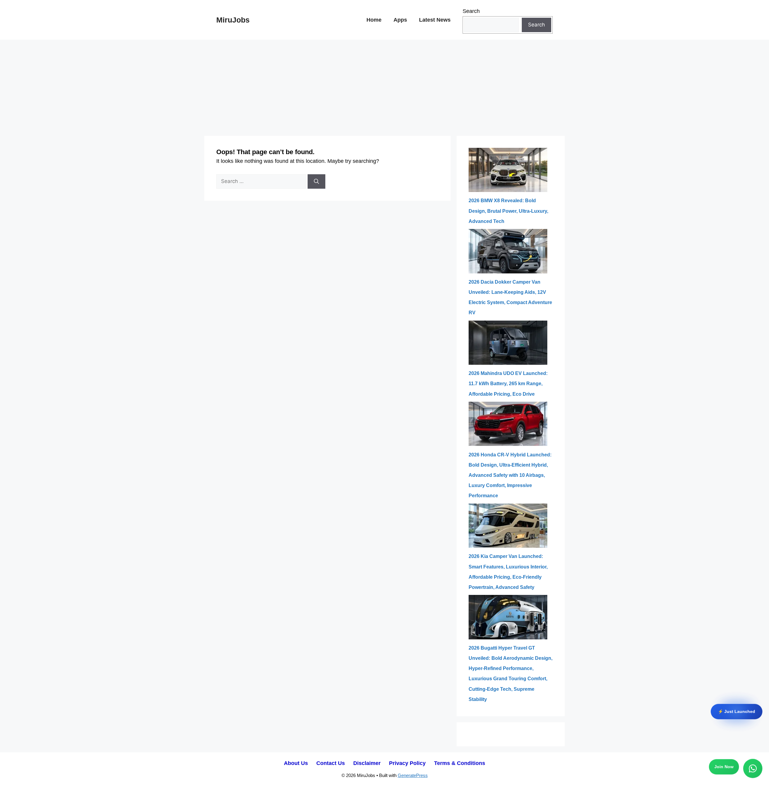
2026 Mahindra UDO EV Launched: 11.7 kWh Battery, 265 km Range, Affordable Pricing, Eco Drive (508, 383)
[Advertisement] (384, 85)
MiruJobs (233, 20)
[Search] (316, 181)
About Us (296, 763)
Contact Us (330, 763)
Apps (400, 20)
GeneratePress (413, 775)
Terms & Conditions (459, 763)
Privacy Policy (407, 763)
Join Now (724, 768)
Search (471, 11)
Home (373, 20)
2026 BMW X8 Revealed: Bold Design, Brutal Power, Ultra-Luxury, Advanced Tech (508, 211)
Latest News (435, 20)
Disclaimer (367, 763)
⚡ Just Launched (736, 711)
